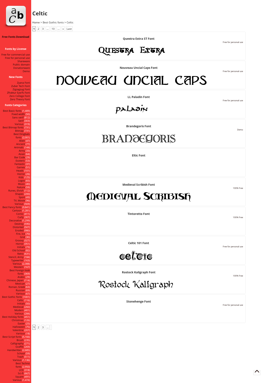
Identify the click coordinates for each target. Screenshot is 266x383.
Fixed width (18, 114)
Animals (19, 147)
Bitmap (19, 130)
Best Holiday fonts (13, 316)
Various (19, 124)
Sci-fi (21, 373)
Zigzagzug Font (21, 89)
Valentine (18, 330)
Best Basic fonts (12, 110)
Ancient (20, 144)
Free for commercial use (15, 54)
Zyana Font (23, 82)
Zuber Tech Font (20, 86)
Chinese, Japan (15, 280)
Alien (22, 140)
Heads (20, 170)
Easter (21, 323)
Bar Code (19, 157)
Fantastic (20, 164)
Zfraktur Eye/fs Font (18, 92)
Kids (21, 177)
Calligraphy (17, 343)
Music (21, 184)
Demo (26, 71)
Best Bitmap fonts (13, 127)
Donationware (21, 68)
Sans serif (18, 117)
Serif (21, 120)
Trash (20, 356)
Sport (22, 197)
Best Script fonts (12, 336)
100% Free (238, 188)
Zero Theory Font (20, 99)
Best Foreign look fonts (20, 272)
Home (36, 22)
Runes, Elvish (16, 190)
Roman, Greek (17, 287)
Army (22, 150)
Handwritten (14, 350)
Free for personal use (17, 58)
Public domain (21, 64)
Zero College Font (19, 96)
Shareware (23, 61)
